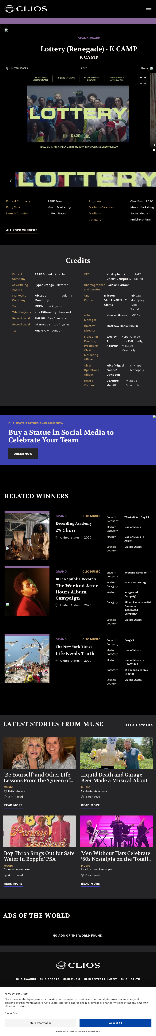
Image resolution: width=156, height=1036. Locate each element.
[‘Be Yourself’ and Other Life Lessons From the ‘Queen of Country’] (39, 753)
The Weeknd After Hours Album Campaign (77, 592)
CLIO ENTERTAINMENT (100, 979)
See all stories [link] (139, 725)
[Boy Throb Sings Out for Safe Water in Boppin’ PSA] (39, 831)
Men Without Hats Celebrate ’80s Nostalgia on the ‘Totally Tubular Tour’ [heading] (116, 856)
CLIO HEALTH (130, 979)
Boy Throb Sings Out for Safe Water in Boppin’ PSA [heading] (39, 856)
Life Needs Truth (75, 654)
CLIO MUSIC (71, 979)
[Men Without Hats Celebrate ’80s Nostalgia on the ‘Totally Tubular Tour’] (116, 831)
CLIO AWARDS (26, 979)
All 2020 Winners (22, 230)
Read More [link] (13, 805)
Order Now (23, 453)
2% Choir (66, 530)
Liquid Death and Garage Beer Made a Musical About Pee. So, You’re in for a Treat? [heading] (115, 778)
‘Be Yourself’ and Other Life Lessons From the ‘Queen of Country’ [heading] (37, 778)
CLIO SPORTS (49, 979)
